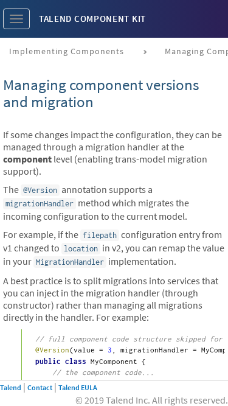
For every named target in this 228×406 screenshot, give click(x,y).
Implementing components (66, 51)
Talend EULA (77, 387)
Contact (39, 387)
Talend (10, 387)
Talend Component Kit (92, 18)
